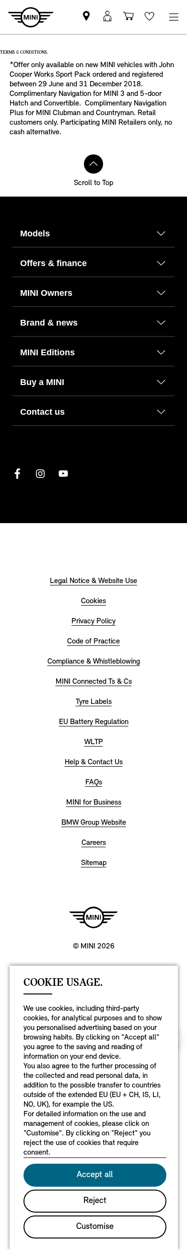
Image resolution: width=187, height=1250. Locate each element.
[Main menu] (173, 17)
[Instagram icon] (40, 473)
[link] (86, 17)
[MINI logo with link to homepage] (93, 917)
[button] (107, 17)
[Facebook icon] (17, 473)
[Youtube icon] (63, 473)
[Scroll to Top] (93, 164)
